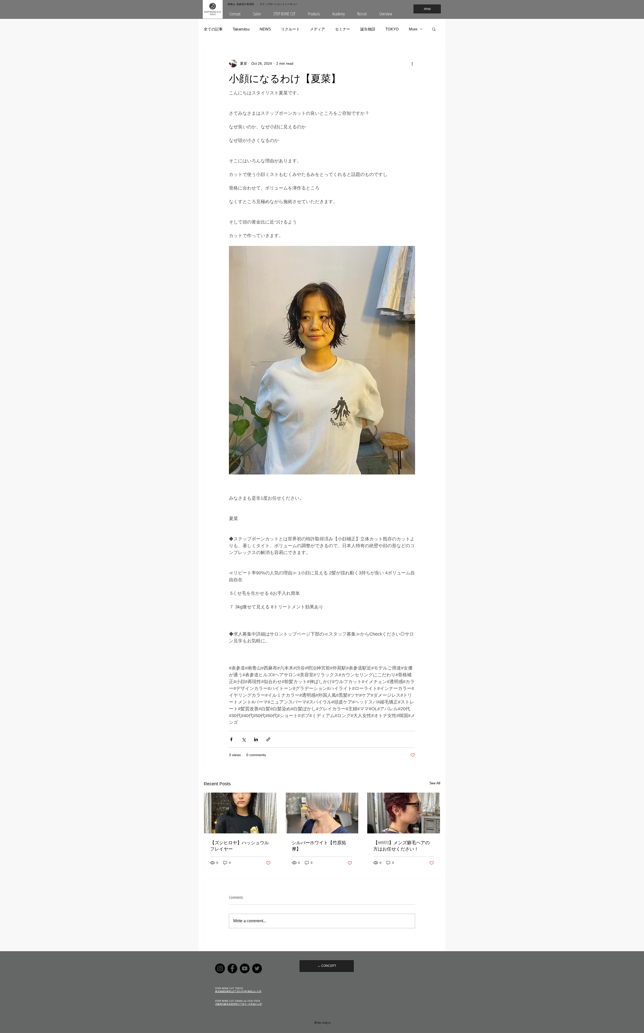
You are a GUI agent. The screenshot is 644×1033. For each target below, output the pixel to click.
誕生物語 (367, 29)
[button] (257, 13)
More (413, 29)
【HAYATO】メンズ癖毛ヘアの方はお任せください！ (401, 845)
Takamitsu (241, 29)
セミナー (342, 29)
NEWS (265, 29)
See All (434, 783)
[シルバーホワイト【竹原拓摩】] (322, 813)
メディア (317, 29)
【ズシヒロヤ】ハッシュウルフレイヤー (239, 845)
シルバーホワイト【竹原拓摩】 (319, 845)
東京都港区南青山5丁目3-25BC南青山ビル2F (238, 991)
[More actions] (412, 63)
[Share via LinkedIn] (256, 739)
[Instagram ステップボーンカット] (220, 968)
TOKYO (392, 29)
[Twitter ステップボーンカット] (257, 968)
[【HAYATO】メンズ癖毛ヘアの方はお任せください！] (403, 813)
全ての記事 (213, 29)
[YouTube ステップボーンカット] (245, 968)
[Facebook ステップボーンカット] (232, 968)
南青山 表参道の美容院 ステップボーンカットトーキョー (262, 4)
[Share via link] (268, 739)
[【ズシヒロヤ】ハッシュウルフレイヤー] (240, 813)
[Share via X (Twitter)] (243, 739)
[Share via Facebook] (231, 739)
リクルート (290, 29)
